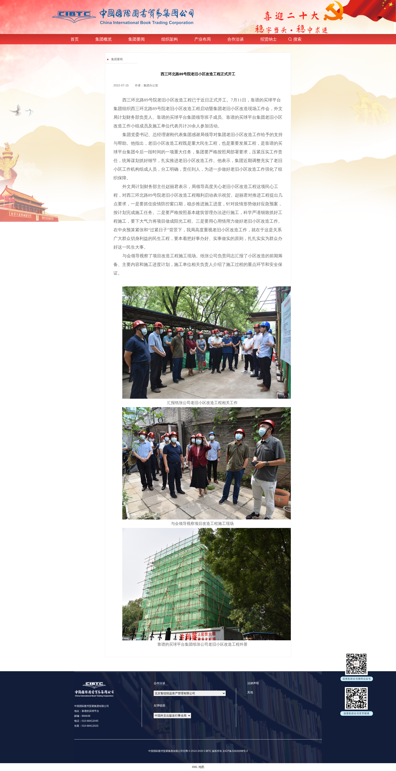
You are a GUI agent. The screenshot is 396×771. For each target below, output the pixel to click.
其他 (250, 692)
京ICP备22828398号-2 (235, 751)
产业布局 (202, 39)
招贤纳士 (268, 39)
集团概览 (103, 39)
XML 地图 (198, 767)
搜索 (297, 39)
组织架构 (169, 39)
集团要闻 (136, 39)
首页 (75, 39)
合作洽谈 (235, 39)
